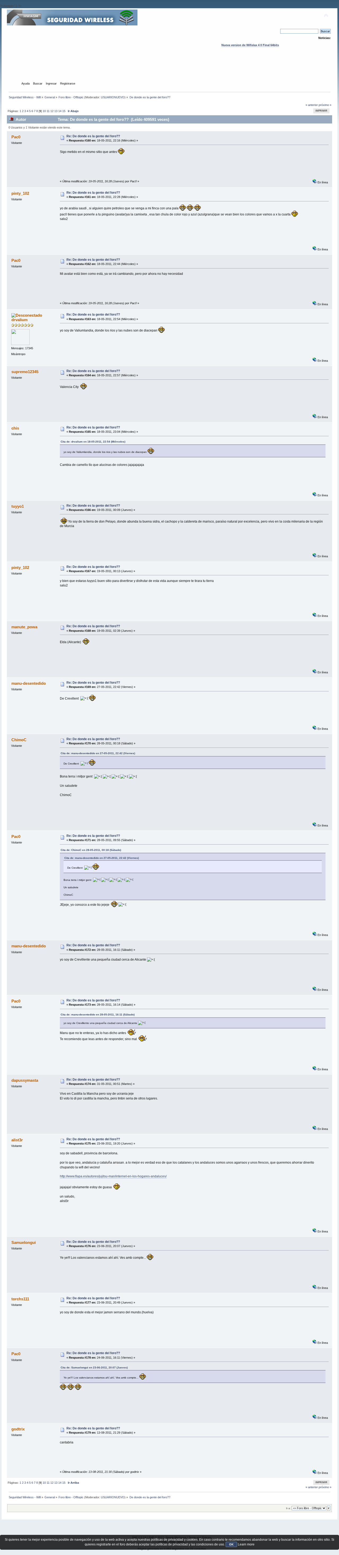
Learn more (246, 1544)
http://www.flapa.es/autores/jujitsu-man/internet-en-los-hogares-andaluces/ (113, 1176)
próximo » (325, 105)
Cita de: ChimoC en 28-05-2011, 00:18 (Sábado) (91, 850)
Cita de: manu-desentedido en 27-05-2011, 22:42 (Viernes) (98, 753)
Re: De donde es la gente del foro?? (93, 136)
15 (63, 111)
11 (48, 111)
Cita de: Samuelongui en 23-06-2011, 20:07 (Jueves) (94, 1367)
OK (231, 1544)
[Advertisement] (169, 69)
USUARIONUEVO (112, 97)
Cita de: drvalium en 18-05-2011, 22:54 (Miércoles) (93, 441)
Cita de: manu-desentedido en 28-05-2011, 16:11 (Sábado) (98, 1014)
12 (51, 111)
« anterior (312, 105)
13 (55, 111)
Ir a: (288, 1508)
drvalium (19, 319)
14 (59, 111)
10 (44, 111)
